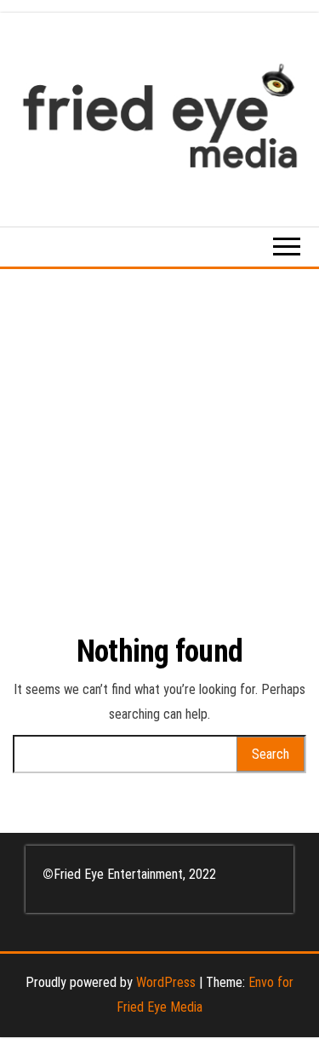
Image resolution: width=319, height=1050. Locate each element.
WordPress (166, 982)
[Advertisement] (159, 437)
